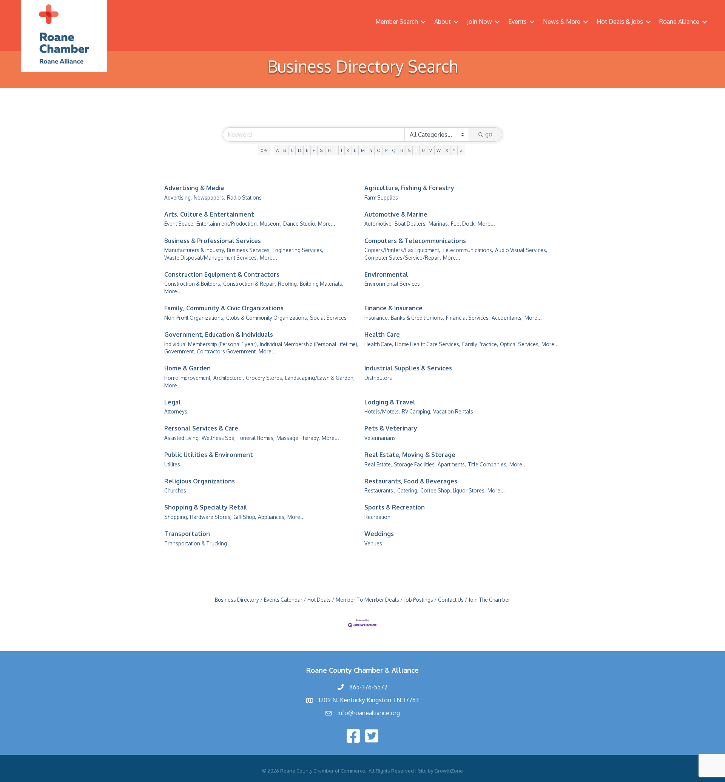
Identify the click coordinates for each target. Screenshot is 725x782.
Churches (175, 490)
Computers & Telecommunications (415, 241)
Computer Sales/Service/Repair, (402, 257)
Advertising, (178, 197)
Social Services (328, 317)
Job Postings (418, 599)
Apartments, (452, 464)
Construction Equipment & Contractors (221, 274)
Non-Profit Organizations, (194, 317)
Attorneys (175, 411)
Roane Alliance (679, 21)
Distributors (378, 378)
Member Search (396, 21)
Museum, (270, 223)
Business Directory (237, 599)
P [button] (386, 150)
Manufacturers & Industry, (194, 250)
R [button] (401, 150)
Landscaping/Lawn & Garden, (320, 378)
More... (326, 223)
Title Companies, (488, 464)
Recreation (377, 517)
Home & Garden (187, 368)
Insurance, (376, 317)
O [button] (379, 150)
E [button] (307, 150)
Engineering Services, (298, 250)
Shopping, (176, 517)
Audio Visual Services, (521, 250)
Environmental (386, 274)
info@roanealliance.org (368, 713)
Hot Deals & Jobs (620, 21)
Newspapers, (209, 197)
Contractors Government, (227, 351)
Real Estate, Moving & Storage (409, 454)
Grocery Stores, (264, 378)
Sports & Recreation (394, 507)
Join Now (479, 21)
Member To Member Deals (367, 599)
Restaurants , (379, 490)
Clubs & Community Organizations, (267, 317)
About (442, 21)
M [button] (363, 150)
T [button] (416, 150)
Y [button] (454, 150)
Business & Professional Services (212, 241)
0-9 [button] (264, 150)
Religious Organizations (199, 481)
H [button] (329, 150)
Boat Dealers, (411, 223)
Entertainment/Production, (227, 223)
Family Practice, (480, 344)
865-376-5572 (368, 687)
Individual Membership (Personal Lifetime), (309, 344)
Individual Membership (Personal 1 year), (211, 344)
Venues (373, 543)
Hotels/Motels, (382, 411)
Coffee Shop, (435, 490)
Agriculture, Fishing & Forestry (409, 188)
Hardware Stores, (210, 517)
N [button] (370, 150)
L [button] (355, 150)
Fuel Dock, (463, 223)
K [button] (348, 150)
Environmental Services (392, 283)
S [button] (409, 150)
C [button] (292, 150)
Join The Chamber (489, 599)
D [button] (299, 150)
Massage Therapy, (298, 438)
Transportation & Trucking (195, 543)
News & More (561, 21)
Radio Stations (244, 197)
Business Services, (249, 250)
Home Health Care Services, (427, 344)
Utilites (172, 464)
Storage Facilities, (415, 464)
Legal (172, 402)
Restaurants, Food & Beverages (410, 481)
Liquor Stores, (469, 490)
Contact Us (451, 599)
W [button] (439, 150)
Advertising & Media (194, 188)
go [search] (488, 134)
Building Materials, (321, 283)
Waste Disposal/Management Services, (211, 257)
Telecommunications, (467, 250)
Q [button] (394, 150)
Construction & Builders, (192, 283)
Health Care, (378, 344)
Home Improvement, (187, 378)
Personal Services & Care (201, 428)
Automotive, (378, 223)
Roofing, (288, 283)
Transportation (187, 533)
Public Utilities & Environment (208, 454)
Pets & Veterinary (390, 428)
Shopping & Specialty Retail (205, 507)
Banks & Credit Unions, (417, 317)
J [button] (341, 150)
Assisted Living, (182, 438)
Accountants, (507, 317)
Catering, (407, 490)
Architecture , (228, 378)
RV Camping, (416, 411)
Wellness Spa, (219, 438)
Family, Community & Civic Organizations (224, 308)
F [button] (314, 150)
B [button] (284, 150)
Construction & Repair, (249, 283)
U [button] (423, 150)
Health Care (382, 334)
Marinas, (439, 223)
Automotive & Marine (395, 214)
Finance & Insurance (393, 308)
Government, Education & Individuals (218, 334)
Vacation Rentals (453, 411)
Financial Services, (468, 317)
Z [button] (461, 150)
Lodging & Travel (389, 402)
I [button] (335, 150)
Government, (179, 351)
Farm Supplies (381, 197)
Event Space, (179, 223)
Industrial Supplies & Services (408, 368)
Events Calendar (283, 599)
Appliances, (271, 517)
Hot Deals (319, 599)
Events (517, 21)
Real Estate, (378, 464)
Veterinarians (380, 438)
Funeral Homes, (256, 438)
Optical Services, (520, 344)
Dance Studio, (299, 223)
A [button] (277, 150)
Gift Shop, (244, 517)
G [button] (321, 150)
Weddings (379, 533)
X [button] (447, 150)
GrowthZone (448, 771)
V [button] (430, 150)
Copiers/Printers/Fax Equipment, (402, 250)
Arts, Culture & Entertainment (209, 214)
